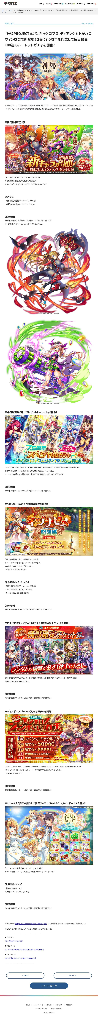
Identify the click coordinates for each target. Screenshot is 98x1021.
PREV (26, 975)
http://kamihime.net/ (14, 940)
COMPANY (69, 4)
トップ (3, 11)
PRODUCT (58, 4)
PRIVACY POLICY (41, 1009)
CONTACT (90, 4)
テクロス (10, 3)
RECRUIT (80, 4)
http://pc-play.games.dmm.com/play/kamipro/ (24, 949)
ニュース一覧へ (47, 985)
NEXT (71, 975)
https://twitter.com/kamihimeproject (31, 923)
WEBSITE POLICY (56, 1009)
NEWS (48, 4)
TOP (40, 4)
